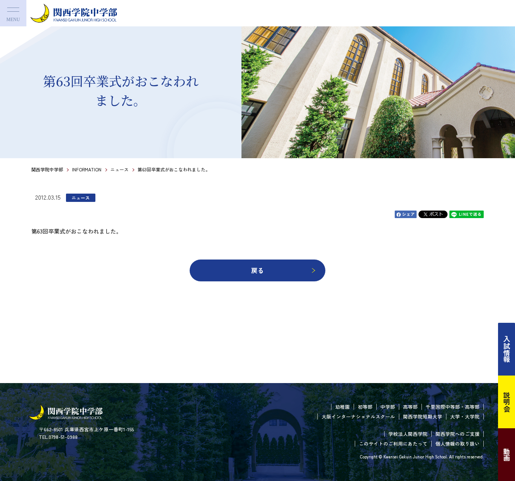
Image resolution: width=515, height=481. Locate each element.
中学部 (387, 406)
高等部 (410, 406)
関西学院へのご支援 (457, 433)
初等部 (365, 406)
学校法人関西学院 (408, 433)
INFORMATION (86, 169)
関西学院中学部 (47, 169)
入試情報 (507, 349)
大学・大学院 (465, 416)
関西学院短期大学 (422, 416)
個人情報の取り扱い (457, 443)
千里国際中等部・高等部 (453, 406)
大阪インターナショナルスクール (358, 416)
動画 (507, 454)
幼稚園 (342, 406)
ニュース (119, 169)
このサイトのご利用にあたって (393, 443)
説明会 (507, 402)
